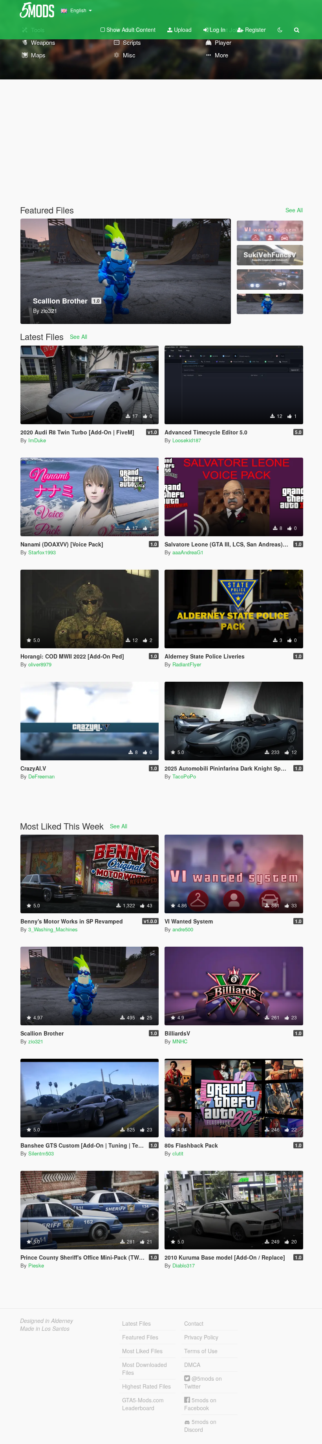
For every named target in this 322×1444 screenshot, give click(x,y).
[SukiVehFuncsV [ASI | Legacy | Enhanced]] (270, 255)
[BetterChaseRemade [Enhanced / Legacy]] (270, 279)
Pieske (36, 1265)
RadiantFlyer (186, 664)
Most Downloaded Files (144, 1368)
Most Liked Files (142, 1351)
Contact (193, 1323)
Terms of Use (201, 1351)
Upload (182, 29)
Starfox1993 (42, 552)
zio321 (35, 1041)
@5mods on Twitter (203, 1382)
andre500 (182, 929)
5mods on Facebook (200, 1404)
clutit (177, 1153)
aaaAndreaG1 (187, 552)
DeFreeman (41, 776)
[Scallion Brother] (270, 304)
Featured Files (140, 1337)
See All (294, 210)
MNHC (179, 1041)
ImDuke (37, 440)
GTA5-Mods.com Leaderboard (143, 1404)
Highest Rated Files (146, 1386)
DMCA (192, 1365)
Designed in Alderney (46, 1320)
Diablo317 (183, 1265)
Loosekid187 (186, 440)
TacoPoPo (184, 776)
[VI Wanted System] (270, 231)
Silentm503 (41, 1153)
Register (254, 29)
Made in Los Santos (45, 1328)
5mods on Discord (200, 1425)
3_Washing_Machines (53, 929)
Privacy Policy (201, 1337)
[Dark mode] (280, 29)
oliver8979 (39, 664)
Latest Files (136, 1323)
